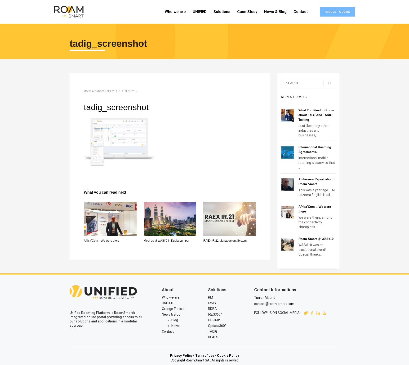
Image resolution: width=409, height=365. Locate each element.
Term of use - (205, 355)
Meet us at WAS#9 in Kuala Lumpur (166, 240)
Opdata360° (217, 326)
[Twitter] (305, 312)
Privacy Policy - (182, 355)
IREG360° (215, 314)
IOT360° (214, 320)
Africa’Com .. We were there (102, 240)
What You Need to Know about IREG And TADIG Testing (316, 115)
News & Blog (171, 314)
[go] (330, 83)
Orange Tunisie (173, 309)
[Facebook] (312, 312)
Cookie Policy (228, 355)
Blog (174, 320)
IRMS (212, 303)
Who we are (170, 297)
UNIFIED (167, 303)
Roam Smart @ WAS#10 (315, 239)
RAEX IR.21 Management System (225, 240)
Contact (168, 331)
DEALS (213, 337)
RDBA (212, 309)
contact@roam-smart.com (274, 304)
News (175, 326)
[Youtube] (324, 312)
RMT (211, 297)
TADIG (212, 331)
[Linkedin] (318, 312)
